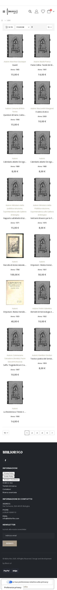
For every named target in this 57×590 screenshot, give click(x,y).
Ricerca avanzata (10, 492)
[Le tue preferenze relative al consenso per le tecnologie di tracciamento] (12, 587)
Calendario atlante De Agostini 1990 (15, 162)
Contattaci (7, 489)
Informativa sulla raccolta (15, 587)
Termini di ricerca (9, 486)
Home (2, 20)
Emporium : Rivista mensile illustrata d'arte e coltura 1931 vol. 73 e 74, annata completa (42, 265)
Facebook (5, 460)
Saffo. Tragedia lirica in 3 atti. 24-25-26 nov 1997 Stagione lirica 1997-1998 (15, 365)
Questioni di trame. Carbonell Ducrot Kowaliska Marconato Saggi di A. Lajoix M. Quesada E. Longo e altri (15, 115)
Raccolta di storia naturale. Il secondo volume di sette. (15, 265)
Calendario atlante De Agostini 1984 (42, 162)
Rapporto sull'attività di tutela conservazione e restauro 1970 (15, 218)
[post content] (15, 46)
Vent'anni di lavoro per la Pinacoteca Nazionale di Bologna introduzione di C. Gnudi (42, 218)
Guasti (14, 65)
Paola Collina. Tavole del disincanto (42, 65)
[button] (23, 37)
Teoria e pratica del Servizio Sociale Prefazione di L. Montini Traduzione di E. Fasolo (42, 359)
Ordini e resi (8, 483)
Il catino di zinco (42, 112)
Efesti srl (8, 563)
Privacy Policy (9, 473)
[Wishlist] (43, 11)
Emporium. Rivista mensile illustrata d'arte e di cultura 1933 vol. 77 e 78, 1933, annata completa (15, 312)
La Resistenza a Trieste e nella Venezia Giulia (15, 412)
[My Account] (37, 11)
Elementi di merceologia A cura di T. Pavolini (42, 312)
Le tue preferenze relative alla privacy (30, 582)
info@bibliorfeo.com (11, 518)
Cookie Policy (8, 476)
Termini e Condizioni (11, 480)
